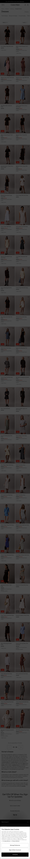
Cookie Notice (6, 841)
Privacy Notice (15, 841)
